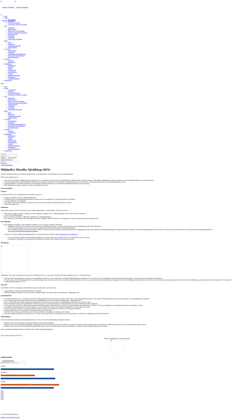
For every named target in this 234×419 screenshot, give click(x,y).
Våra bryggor (12, 19)
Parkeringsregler (12, 34)
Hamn (6, 18)
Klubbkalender (12, 51)
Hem (5, 16)
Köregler (10, 67)
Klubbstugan (11, 62)
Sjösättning (11, 36)
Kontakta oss (8, 80)
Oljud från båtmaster (14, 23)
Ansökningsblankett (14, 78)
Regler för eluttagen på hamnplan (17, 32)
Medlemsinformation (14, 75)
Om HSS (7, 59)
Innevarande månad (8, 361)
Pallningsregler (12, 29)
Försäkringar (11, 77)
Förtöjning (11, 21)
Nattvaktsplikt (12, 70)
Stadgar (10, 69)
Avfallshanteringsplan (14, 46)
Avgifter (10, 74)
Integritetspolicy (12, 72)
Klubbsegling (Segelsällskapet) (17, 54)
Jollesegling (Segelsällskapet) (16, 55)
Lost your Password (6, 159)
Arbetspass (11, 52)
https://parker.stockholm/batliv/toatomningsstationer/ (23, 231)
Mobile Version (15, 417)
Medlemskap (8, 64)
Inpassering (11, 27)
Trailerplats (11, 37)
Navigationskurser (13, 57)
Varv (5, 26)
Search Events (5, 363)
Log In (3, 158)
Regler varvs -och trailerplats (16, 31)
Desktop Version (5, 417)
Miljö (5, 41)
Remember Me (12, 158)
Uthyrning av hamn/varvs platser (17, 24)
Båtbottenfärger (12, 47)
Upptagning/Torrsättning (15, 39)
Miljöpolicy (11, 44)
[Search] (1, 361)
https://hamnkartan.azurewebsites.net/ (67, 234)
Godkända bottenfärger (46, 329)
